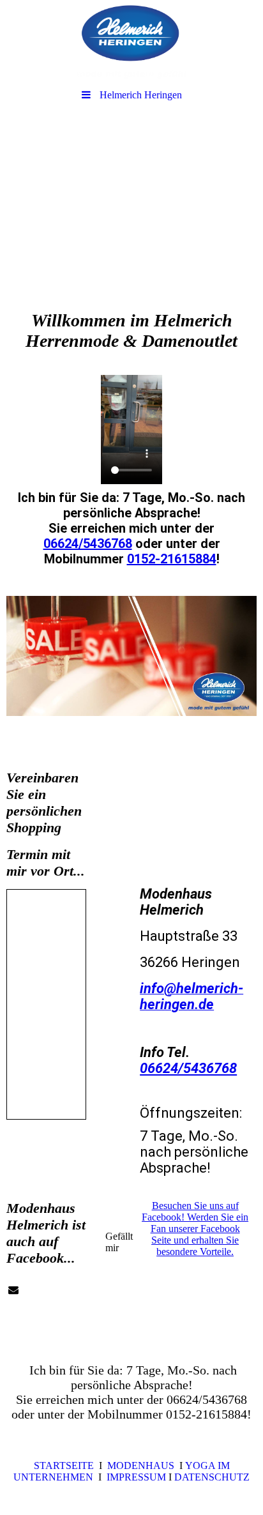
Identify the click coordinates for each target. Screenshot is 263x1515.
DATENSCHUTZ (212, 1477)
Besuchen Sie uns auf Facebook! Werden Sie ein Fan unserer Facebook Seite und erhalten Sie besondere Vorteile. (195, 1228)
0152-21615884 (171, 559)
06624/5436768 (87, 543)
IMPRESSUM (138, 1477)
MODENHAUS (140, 1465)
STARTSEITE (64, 1465)
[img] (131, 41)
